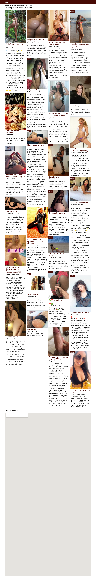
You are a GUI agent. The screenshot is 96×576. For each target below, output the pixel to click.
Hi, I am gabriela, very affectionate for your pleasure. (35, 241)
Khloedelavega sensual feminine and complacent (36, 40)
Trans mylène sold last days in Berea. (57, 43)
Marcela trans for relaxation (12, 132)
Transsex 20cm (11, 212)
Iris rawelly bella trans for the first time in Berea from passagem (58, 115)
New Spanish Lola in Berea (56, 255)
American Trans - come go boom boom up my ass (15, 176)
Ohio (27, 5)
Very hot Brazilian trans (79, 203)
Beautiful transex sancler (80, 313)
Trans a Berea (32, 294)
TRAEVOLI (7, 2)
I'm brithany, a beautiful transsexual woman (14, 45)
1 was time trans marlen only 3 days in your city (79, 150)
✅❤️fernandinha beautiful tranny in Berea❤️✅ (58, 302)
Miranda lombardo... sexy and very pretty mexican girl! (80, 46)
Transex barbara (12, 337)
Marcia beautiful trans (35, 145)
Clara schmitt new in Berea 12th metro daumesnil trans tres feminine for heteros (13, 270)
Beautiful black (54, 177)
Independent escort (10, 5)
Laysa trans (31, 329)
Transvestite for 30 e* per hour (80, 391)
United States (20, 5)
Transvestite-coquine (57, 213)
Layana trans (75, 105)
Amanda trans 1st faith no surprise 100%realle (58, 358)
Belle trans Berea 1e (34, 90)
